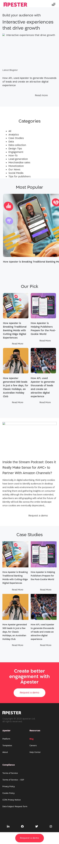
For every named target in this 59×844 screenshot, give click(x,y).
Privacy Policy (8, 786)
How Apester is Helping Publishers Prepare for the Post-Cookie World (43, 576)
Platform (6, 739)
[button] (53, 4)
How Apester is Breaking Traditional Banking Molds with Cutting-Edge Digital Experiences (14, 330)
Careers (33, 745)
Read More (17, 343)
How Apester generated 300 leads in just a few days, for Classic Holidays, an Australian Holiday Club (14, 632)
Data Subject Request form (14, 806)
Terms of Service (10, 773)
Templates (7, 745)
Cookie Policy (8, 793)
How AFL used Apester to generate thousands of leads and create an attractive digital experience (42, 632)
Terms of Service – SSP (13, 780)
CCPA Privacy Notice (11, 800)
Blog (31, 739)
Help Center (35, 752)
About (5, 752)
